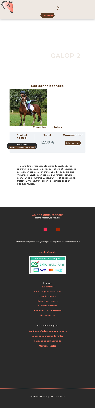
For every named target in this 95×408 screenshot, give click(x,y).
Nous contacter (47, 287)
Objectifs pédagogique (47, 301)
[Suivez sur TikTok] (45, 229)
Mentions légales (47, 346)
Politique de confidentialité (47, 341)
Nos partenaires (47, 315)
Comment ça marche (47, 306)
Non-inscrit (22, 145)
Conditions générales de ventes (47, 336)
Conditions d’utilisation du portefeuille (47, 331)
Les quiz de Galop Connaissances (47, 310)
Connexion (48, 15)
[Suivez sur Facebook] (51, 229)
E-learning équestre (48, 296)
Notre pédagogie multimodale (47, 291)
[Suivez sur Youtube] (58, 229)
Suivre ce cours (72, 143)
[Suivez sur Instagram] (39, 229)
